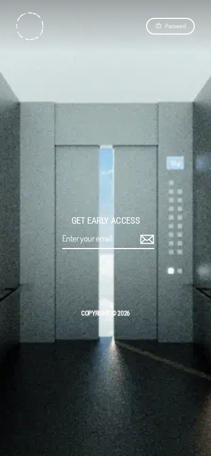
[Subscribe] (145, 239)
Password (175, 26)
